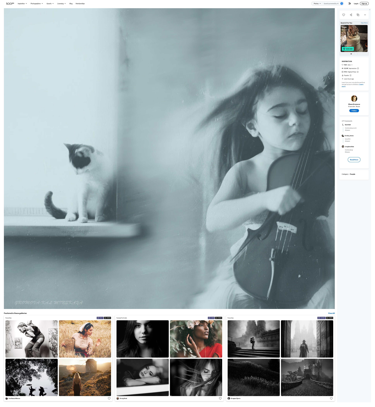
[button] (341, 3)
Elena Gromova (354, 104)
